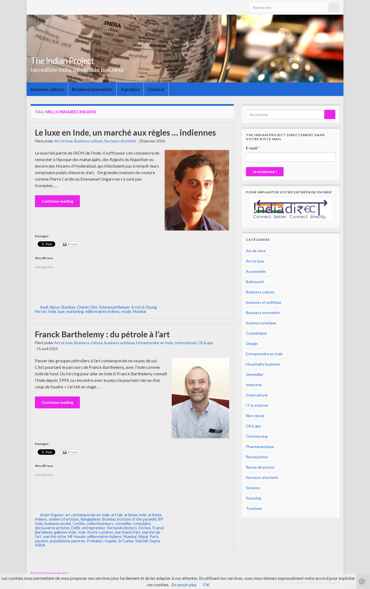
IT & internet (257, 405)
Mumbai (139, 311)
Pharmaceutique (260, 446)
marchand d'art (128, 532)
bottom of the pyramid (137, 519)
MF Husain (77, 536)
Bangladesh (90, 519)
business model (57, 523)
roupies (110, 541)
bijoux (55, 307)
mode (126, 311)
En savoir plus (184, 584)
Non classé (255, 415)
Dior (94, 307)
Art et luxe (63, 141)
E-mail (252, 148)
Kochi (92, 532)
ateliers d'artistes (64, 519)
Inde (52, 311)
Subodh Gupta (147, 541)
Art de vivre (256, 250)
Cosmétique (256, 333)
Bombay (68, 307)
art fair (117, 515)
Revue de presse (260, 467)
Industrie (254, 384)
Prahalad (94, 541)
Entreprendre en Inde (154, 342)
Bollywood (255, 281)
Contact (156, 89)
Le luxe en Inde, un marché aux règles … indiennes (125, 132)
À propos (130, 89)
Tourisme (254, 508)
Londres (106, 532)
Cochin (79, 523)
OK (206, 584)
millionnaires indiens (102, 311)
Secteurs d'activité (120, 141)
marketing (75, 311)
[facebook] (328, 573)
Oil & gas (205, 342)
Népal (143, 536)
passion (41, 541)
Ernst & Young (144, 307)
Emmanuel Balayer (114, 307)
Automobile (256, 271)
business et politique (263, 302)
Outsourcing (257, 436)
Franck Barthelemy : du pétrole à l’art (102, 334)
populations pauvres (67, 541)
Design (252, 343)
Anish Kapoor (52, 515)
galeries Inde (65, 532)
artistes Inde (135, 515)
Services (253, 487)
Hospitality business (263, 364)
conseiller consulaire (133, 523)
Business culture (47, 89)
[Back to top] (358, 577)
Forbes (145, 528)
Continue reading (57, 201)
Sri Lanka (126, 541)
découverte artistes (52, 528)
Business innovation (92, 89)
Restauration (257, 456)
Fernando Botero (122, 528)
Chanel (83, 307)
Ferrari (41, 311)
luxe (61, 311)
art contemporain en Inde (87, 515)
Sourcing (253, 498)
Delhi (75, 528)
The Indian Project (62, 60)
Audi (44, 307)
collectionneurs (99, 523)
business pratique (119, 342)
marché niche (54, 536)
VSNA (40, 545)
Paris (154, 536)
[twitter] (336, 573)
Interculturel (185, 342)
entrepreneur (93, 528)
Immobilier (255, 374)
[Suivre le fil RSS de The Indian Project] (320, 573)
